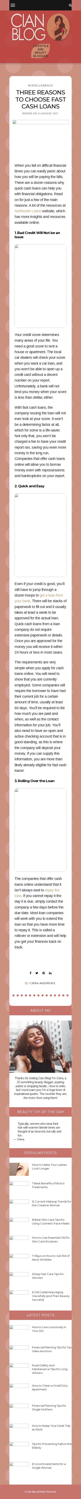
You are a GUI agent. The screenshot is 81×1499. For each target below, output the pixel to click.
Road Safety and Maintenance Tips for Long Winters (50, 1369)
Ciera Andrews (42, 983)
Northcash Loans (28, 211)
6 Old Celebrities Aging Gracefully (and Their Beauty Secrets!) (51, 1295)
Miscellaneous (40, 85)
